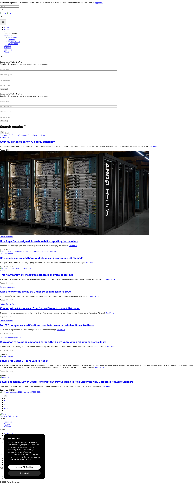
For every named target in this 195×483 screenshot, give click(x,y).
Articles (5, 135)
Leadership (10, 287)
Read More (153, 146)
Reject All (24, 473)
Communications (6, 237)
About (6, 52)
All (1, 135)
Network (7, 48)
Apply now (99, 3)
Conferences (14, 135)
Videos (30, 135)
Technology (4, 137)
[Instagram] (4, 470)
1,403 (6, 408)
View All (7, 36)
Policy (2, 270)
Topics (6, 27)
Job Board (8, 50)
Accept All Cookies (24, 467)
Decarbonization (6, 253)
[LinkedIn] (1, 470)
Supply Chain (11, 304)
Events (6, 29)
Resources (23, 135)
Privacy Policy (25, 459)
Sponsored (17, 337)
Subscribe (4, 89)
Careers (3, 287)
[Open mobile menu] (3, 22)
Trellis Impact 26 (10, 433)
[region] (24, 456)
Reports (44, 135)
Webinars (7, 46)
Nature (2, 304)
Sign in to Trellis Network (9, 416)
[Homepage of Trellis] (3, 414)
